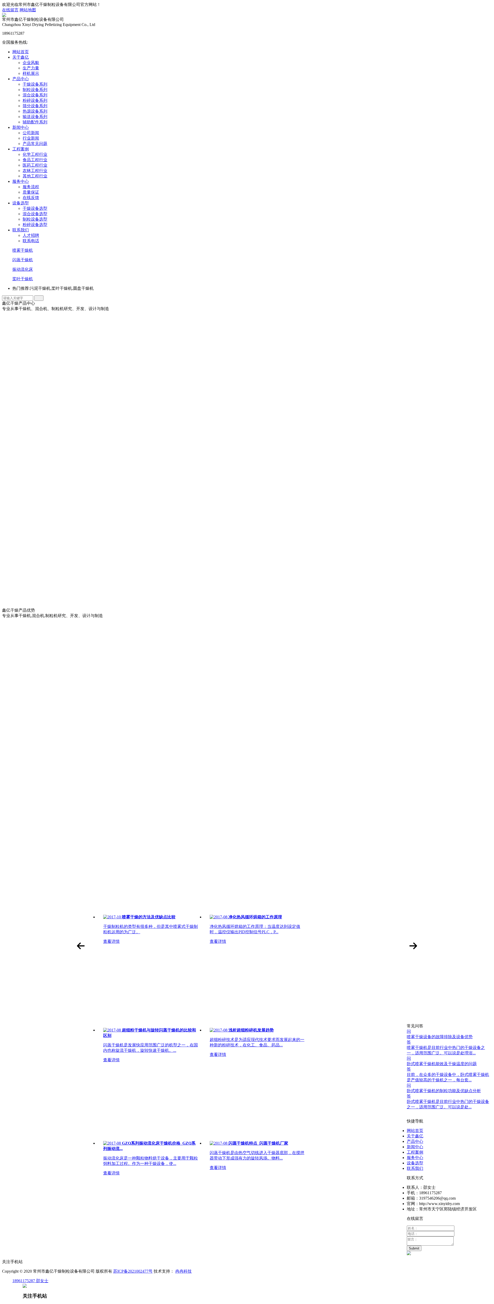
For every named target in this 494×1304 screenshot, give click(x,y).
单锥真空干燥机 (52, 547)
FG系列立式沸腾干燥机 (59, 558)
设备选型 (20, 203)
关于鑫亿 (20, 57)
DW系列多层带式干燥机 (60, 516)
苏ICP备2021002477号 (133, 1271)
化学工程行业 (35, 154)
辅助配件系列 (35, 122)
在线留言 (10, 10)
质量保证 (31, 192)
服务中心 (20, 181)
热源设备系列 (35, 111)
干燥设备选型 (35, 208)
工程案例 (20, 149)
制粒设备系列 (35, 89)
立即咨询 (36, 756)
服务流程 (31, 187)
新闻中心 (20, 127)
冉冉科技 (183, 1271)
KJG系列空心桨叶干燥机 (60, 484)
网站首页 (20, 52)
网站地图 (28, 10)
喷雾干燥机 (22, 250)
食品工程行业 (35, 160)
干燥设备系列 (35, 84)
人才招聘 (31, 235)
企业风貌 (31, 62)
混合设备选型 (35, 214)
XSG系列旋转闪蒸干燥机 (61, 474)
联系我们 (20, 230)
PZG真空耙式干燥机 (56, 526)
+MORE (52, 459)
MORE (8, 880)
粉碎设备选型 (35, 224)
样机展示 (31, 73)
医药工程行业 (35, 165)
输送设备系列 (35, 116)
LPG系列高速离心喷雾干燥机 (64, 495)
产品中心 (20, 79)
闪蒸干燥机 (22, 260)
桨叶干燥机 (22, 279)
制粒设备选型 (35, 219)
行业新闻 (31, 138)
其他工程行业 (35, 176)
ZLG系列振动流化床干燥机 (62, 505)
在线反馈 (31, 197)
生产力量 (31, 68)
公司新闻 (31, 133)
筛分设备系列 (35, 106)
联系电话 (31, 241)
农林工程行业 (35, 170)
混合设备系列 (35, 95)
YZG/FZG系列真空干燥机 (61, 537)
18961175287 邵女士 (30, 1281)
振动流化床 (22, 269)
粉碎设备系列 (35, 100)
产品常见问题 (35, 143)
